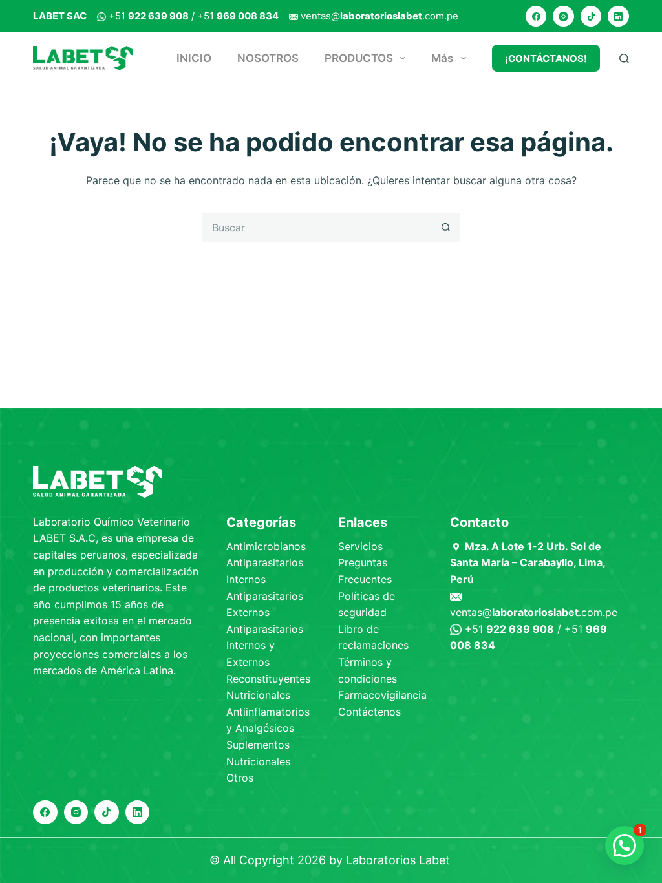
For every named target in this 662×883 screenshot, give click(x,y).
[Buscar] (624, 58)
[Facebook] (536, 16)
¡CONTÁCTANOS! (546, 58)
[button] (624, 845)
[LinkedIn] (618, 16)
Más (442, 58)
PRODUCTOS (359, 58)
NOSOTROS (268, 58)
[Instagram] (563, 16)
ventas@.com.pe (379, 16)
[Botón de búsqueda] (445, 227)
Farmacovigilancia (382, 694)
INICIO (193, 58)
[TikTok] (591, 16)
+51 (149, 16)
